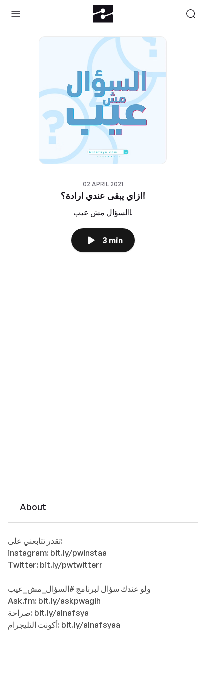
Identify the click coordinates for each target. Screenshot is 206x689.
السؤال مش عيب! (103, 212)
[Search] (191, 14)
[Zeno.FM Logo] (103, 14)
